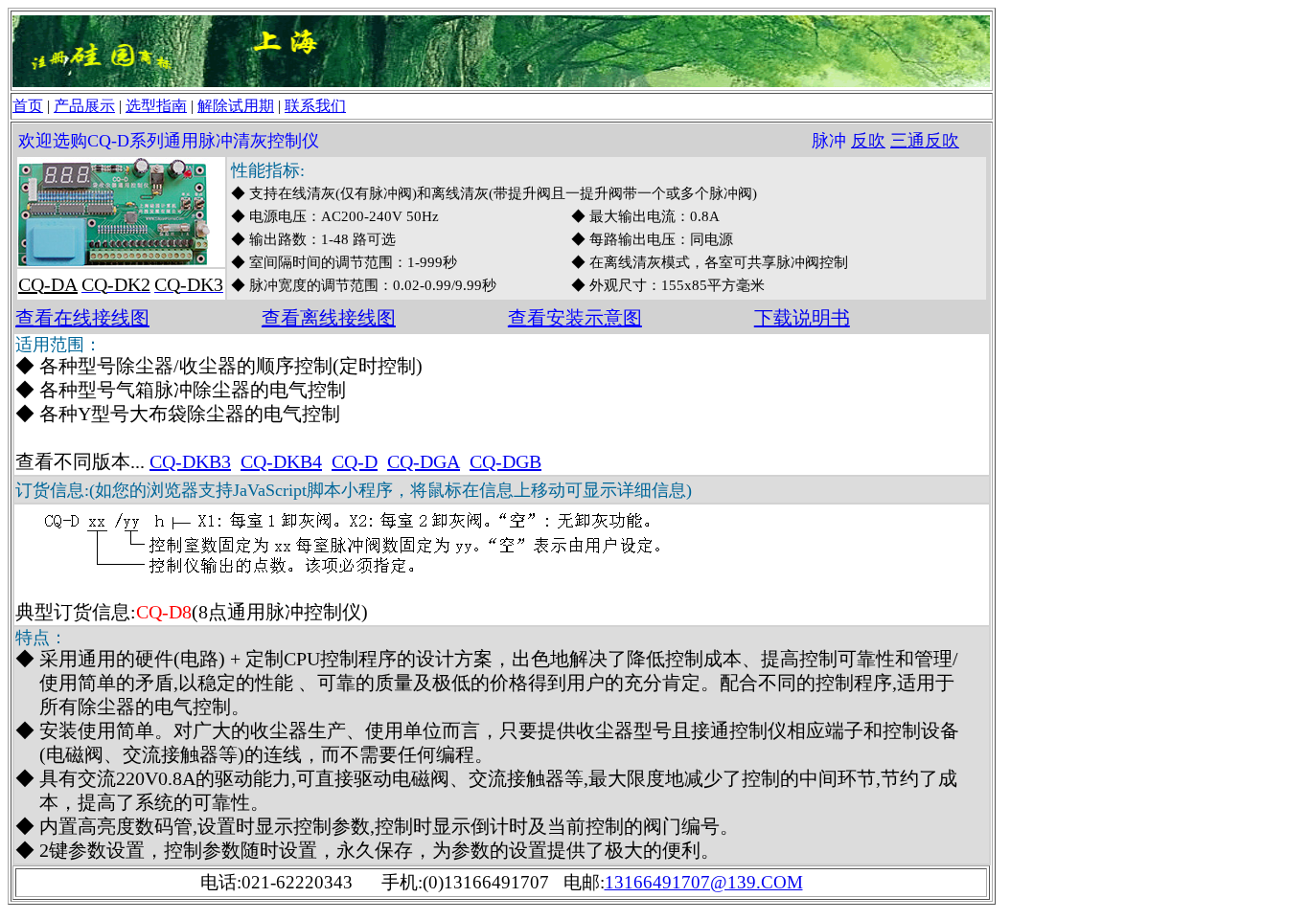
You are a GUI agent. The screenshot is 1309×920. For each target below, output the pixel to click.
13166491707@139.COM (704, 882)
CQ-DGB (505, 461)
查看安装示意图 (575, 317)
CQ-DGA (423, 461)
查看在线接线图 (82, 317)
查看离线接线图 (329, 317)
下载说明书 (802, 317)
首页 (27, 106)
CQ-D (355, 461)
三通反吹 (924, 140)
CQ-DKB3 (190, 461)
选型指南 (156, 106)
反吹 (868, 140)
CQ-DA (48, 284)
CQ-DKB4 (281, 461)
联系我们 (315, 106)
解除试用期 (235, 106)
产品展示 (84, 106)
